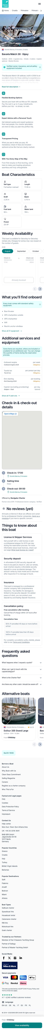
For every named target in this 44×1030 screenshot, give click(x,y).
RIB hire (5, 923)
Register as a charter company (13, 786)
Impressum (6, 814)
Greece (4, 851)
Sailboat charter (8, 908)
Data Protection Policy (10, 807)
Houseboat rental (8, 915)
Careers (5, 782)
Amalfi (4, 887)
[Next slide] (40, 744)
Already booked (19, 280)
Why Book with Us (9, 771)
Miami (4, 894)
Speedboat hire (8, 912)
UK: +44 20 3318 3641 (10, 831)
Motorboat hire (7, 927)
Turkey (4, 862)
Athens (4, 898)
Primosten (24, 10)
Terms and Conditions (21, 642)
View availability (22, 1025)
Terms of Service (8, 810)
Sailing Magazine (8, 778)
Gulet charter (7, 930)
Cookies (5, 803)
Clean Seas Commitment (11, 774)
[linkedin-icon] (21, 958)
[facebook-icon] (4, 958)
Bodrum (5, 891)
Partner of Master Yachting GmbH (15, 947)
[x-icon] (9, 958)
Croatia (14, 10)
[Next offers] (40, 289)
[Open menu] (39, 3)
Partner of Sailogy (9, 944)
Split (3, 879)
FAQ (3, 799)
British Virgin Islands (9, 866)
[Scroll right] (41, 10)
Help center (6, 824)
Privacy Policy (31, 989)
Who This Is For (8, 789)
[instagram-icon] (15, 958)
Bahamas (5, 870)
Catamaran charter (9, 919)
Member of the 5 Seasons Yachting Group (18, 940)
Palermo (5, 883)
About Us (5, 767)
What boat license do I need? (22, 550)
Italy (3, 859)
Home (6, 10)
